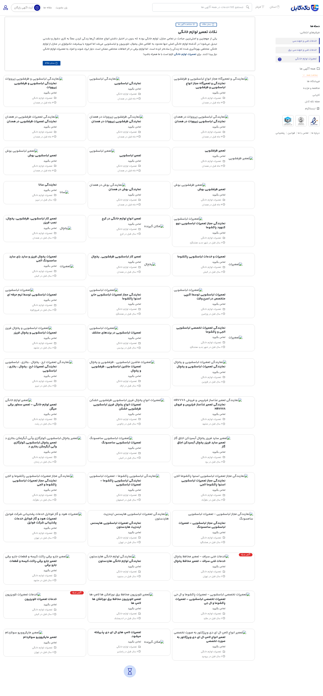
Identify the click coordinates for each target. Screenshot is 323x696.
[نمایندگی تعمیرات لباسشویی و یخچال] (200, 362)
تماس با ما (303, 133)
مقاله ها (47, 8)
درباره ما (315, 133)
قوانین (291, 133)
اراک (122, 386)
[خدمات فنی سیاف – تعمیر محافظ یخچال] (201, 556)
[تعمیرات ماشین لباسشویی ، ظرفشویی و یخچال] (122, 362)
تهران (121, 542)
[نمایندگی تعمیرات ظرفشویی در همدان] (32, 117)
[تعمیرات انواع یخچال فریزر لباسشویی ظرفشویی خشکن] (126, 400)
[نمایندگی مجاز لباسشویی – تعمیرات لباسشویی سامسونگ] (213, 516)
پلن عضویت (61, 8)
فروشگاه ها (313, 81)
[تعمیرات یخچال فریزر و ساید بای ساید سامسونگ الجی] (67, 266)
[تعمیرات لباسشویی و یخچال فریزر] (28, 328)
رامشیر (120, 652)
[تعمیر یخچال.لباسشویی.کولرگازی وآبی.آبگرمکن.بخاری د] (43, 438)
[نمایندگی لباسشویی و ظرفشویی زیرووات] (34, 79)
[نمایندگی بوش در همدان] (107, 185)
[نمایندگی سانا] (64, 192)
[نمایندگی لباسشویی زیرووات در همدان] (201, 117)
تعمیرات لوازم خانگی (185, 54)
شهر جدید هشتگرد (199, 242)
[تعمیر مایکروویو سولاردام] (24, 632)
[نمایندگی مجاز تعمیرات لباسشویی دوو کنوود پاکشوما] (188, 219)
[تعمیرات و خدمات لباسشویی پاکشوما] (236, 264)
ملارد (205, 618)
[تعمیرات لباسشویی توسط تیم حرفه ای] (19, 290)
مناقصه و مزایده (311, 88)
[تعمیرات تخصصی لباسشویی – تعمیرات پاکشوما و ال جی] (212, 594)
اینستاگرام (310, 109)
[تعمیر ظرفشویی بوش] (190, 185)
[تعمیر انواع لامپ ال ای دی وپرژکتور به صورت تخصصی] (210, 632)
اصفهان (120, 500)
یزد (206, 462)
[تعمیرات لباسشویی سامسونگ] (111, 438)
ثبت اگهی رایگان (23, 7)
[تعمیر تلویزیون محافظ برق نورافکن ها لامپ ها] (121, 594)
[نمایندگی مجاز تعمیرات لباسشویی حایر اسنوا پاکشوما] (103, 290)
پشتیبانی (280, 133)
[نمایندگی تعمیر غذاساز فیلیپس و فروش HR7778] (208, 400)
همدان (205, 103)
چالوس (120, 424)
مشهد (36, 348)
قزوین (205, 382)
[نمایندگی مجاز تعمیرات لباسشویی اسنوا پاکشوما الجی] (211, 476)
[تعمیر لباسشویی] (102, 151)
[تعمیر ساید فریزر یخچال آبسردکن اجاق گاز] (202, 438)
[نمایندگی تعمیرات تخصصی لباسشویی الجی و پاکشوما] (236, 337)
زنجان (36, 462)
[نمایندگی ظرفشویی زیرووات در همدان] (116, 117)
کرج (122, 234)
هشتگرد (120, 314)
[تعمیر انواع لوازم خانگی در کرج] (154, 226)
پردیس (120, 348)
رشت (37, 424)
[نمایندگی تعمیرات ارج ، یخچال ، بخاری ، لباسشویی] (39, 362)
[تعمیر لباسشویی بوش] (21, 151)
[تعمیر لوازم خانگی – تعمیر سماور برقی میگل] (18, 400)
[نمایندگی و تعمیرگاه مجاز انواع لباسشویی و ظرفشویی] (211, 79)
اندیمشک (119, 618)
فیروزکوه (34, 310)
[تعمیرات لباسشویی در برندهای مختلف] (103, 328)
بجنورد (120, 576)
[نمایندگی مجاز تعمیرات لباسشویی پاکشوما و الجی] (39, 476)
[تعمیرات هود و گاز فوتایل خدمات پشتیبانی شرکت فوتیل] (43, 514)
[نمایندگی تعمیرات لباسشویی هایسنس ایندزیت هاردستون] (129, 516)
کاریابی (316, 95)
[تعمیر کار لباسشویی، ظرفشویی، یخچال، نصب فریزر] (65, 228)
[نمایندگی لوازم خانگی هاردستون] (112, 556)
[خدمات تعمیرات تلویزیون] (23, 594)
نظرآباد (204, 500)
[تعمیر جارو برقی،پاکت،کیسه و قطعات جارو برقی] (37, 556)
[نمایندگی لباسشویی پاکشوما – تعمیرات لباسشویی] (124, 476)
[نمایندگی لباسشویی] (104, 79)
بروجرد (205, 656)
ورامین (204, 314)
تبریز (37, 200)
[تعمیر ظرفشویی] (241, 158)
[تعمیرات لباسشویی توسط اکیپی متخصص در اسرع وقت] (188, 290)
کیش (205, 272)
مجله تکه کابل (312, 102)
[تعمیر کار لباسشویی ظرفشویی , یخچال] (150, 264)
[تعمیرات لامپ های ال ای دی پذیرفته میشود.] (154, 642)
